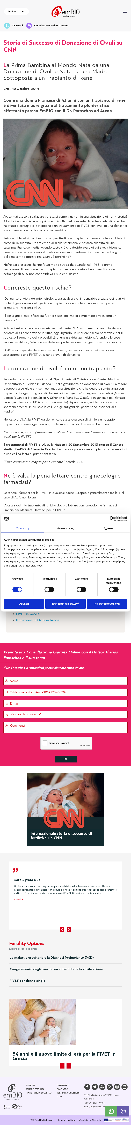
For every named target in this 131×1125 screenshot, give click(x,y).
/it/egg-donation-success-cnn (65, 809)
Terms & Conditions (66, 1120)
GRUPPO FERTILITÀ (34, 1089)
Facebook (87, 1087)
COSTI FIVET (63, 1085)
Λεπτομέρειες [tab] (65, 528)
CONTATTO (62, 1089)
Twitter (95, 1087)
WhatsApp (111, 1111)
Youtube (102, 1087)
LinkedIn (124, 1087)
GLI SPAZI (30, 1085)
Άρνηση (24, 603)
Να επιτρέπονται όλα (107, 603)
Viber (123, 1111)
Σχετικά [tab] (108, 528)
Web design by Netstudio (90, 1120)
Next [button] (69, 929)
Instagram (117, 1087)
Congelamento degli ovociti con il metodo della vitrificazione (56, 969)
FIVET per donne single (27, 981)
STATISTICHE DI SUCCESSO (38, 1093)
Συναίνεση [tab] (22, 528)
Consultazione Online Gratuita (51, 25)
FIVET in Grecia (27, 614)
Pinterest (110, 1087)
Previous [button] (62, 929)
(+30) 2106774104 (96, 1103)
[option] (65, 888)
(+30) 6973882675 (97, 1106)
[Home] (12, 1092)
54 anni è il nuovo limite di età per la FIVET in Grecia (64, 1056)
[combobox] (16, 11)
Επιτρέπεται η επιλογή (65, 603)
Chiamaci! (17, 25)
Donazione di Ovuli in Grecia (38, 620)
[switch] (49, 589)
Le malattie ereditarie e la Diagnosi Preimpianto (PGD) (52, 957)
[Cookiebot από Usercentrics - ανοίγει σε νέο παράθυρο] (112, 518)
